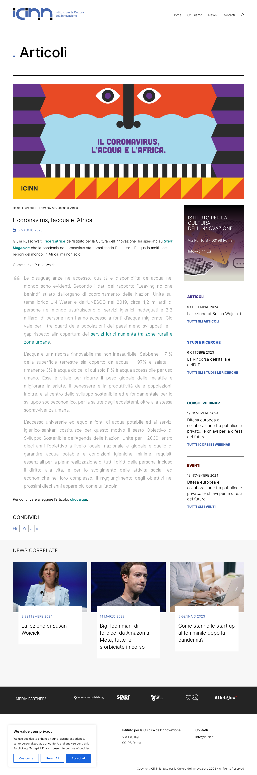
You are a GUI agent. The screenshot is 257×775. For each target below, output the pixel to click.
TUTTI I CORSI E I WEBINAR (208, 444)
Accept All (78, 758)
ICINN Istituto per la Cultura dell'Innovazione (179, 768)
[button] (242, 15)
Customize (26, 758)
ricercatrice (55, 241)
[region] (52, 746)
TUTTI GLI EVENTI (201, 507)
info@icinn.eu (199, 251)
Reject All (52, 758)
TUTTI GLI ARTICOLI (203, 321)
